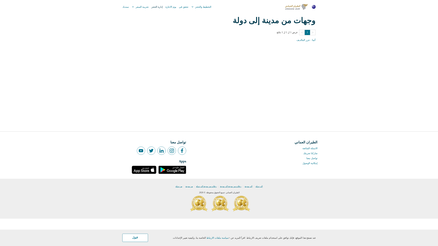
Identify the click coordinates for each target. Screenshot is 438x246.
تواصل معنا (312, 158)
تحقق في (183, 7)
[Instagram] (172, 151)
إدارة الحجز (157, 7)
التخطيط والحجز (201, 7)
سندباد (126, 7)
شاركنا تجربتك (310, 153)
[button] (313, 32)
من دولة (179, 186)
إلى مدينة (248, 186)
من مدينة (189, 186)
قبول (135, 237)
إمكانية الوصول (310, 163)
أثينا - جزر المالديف (306, 40)
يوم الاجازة (170, 7)
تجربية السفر (140, 7)
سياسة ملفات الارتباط (218, 238)
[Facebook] (182, 151)
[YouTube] (141, 151)
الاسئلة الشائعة (310, 148)
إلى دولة (259, 186)
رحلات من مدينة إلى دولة (206, 186)
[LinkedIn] (161, 151)
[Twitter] (151, 151)
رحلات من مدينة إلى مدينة (230, 186)
